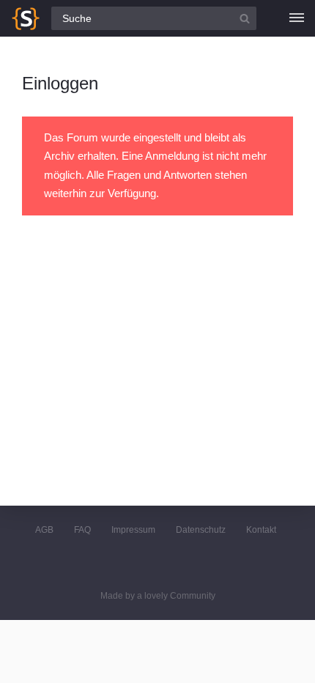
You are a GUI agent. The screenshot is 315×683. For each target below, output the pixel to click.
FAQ (82, 530)
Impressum (133, 530)
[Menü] (296, 18)
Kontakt (261, 530)
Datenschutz (201, 530)
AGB (44, 530)
